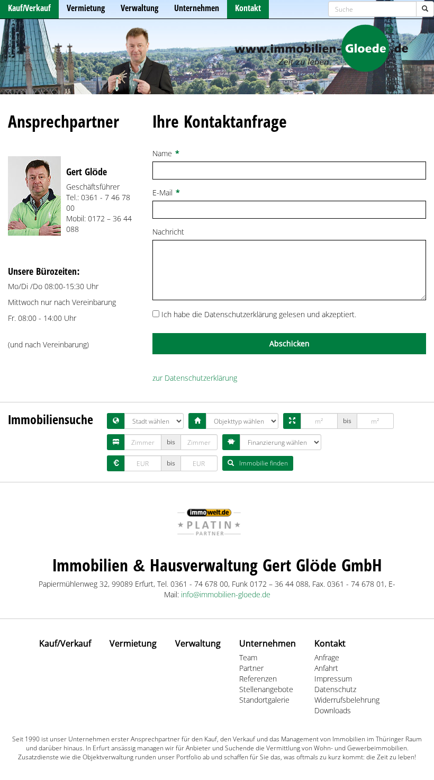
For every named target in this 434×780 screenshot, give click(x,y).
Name (165, 153)
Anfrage (326, 657)
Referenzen (258, 679)
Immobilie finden (263, 463)
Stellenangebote (266, 689)
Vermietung (86, 8)
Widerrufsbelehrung (346, 700)
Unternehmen (196, 8)
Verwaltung (139, 8)
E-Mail (166, 192)
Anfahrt (326, 668)
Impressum (333, 679)
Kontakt (248, 8)
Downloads (332, 710)
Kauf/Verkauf (29, 8)
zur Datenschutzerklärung (194, 378)
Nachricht (172, 232)
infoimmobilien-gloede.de (225, 594)
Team (248, 657)
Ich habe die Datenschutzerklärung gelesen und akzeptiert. (258, 314)
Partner (251, 668)
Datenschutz (335, 689)
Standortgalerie (264, 700)
